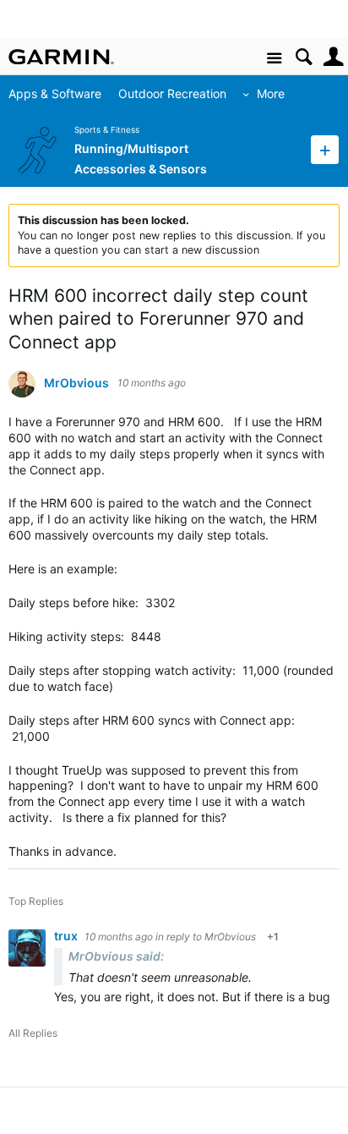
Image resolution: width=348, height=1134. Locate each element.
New (325, 149)
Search (303, 57)
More (271, 93)
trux (67, 936)
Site (274, 59)
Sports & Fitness (106, 129)
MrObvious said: (116, 956)
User (333, 57)
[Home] (61, 56)
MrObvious (76, 383)
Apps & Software (54, 93)
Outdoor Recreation (172, 93)
